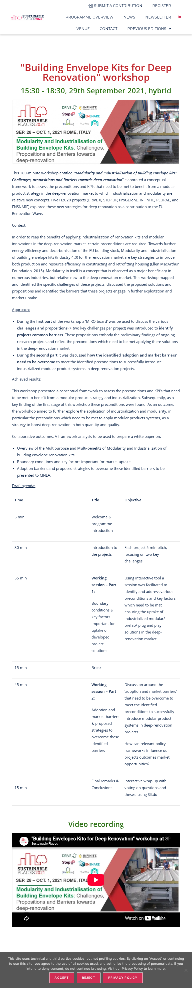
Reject (88, 977)
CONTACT (108, 29)
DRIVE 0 (94, 199)
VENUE (83, 29)
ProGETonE (128, 199)
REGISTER (161, 6)
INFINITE (147, 199)
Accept (61, 977)
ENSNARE (20, 206)
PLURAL (163, 199)
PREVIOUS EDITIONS (146, 29)
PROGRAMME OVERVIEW (90, 17)
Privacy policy (123, 977)
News (129, 17)
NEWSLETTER (158, 17)
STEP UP (110, 199)
